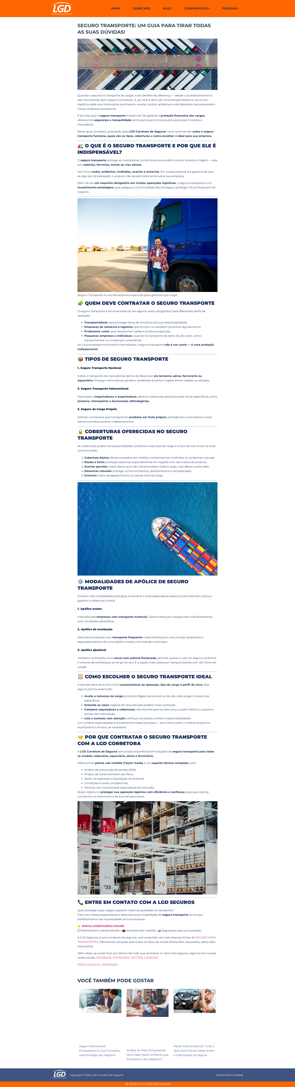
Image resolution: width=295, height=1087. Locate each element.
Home (115, 8)
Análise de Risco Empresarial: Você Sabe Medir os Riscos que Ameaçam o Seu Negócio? (147, 1055)
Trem (82, 964)
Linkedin (151, 957)
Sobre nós (141, 8)
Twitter (136, 957)
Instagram (121, 957)
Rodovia (93, 964)
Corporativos (196, 8)
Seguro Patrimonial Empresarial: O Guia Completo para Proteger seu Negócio (99, 1051)
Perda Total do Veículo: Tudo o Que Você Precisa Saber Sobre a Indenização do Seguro (194, 1051)
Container (109, 964)
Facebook (103, 957)
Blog (167, 8)
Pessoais (229, 8)
